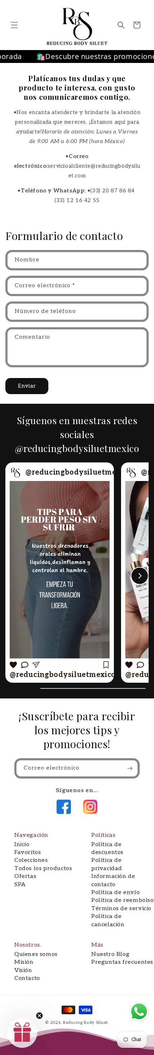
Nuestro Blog (110, 954)
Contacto (27, 978)
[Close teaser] (39, 1015)
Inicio (22, 844)
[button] (14, 25)
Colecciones (31, 860)
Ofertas (25, 876)
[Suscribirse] (130, 768)
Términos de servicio (121, 908)
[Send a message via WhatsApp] (139, 1011)
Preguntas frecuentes (122, 962)
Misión (24, 962)
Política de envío (115, 892)
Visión (23, 970)
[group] (59, 572)
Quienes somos (36, 954)
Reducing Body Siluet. (86, 1022)
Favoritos (27, 852)
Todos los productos (43, 868)
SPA (20, 884)
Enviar (27, 386)
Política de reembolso (122, 900)
